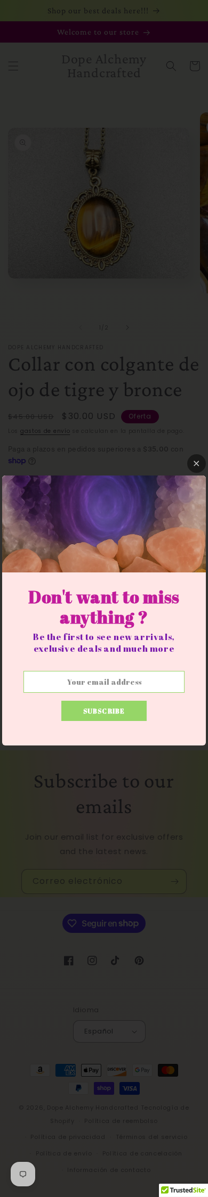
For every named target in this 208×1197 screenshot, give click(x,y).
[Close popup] (196, 463)
